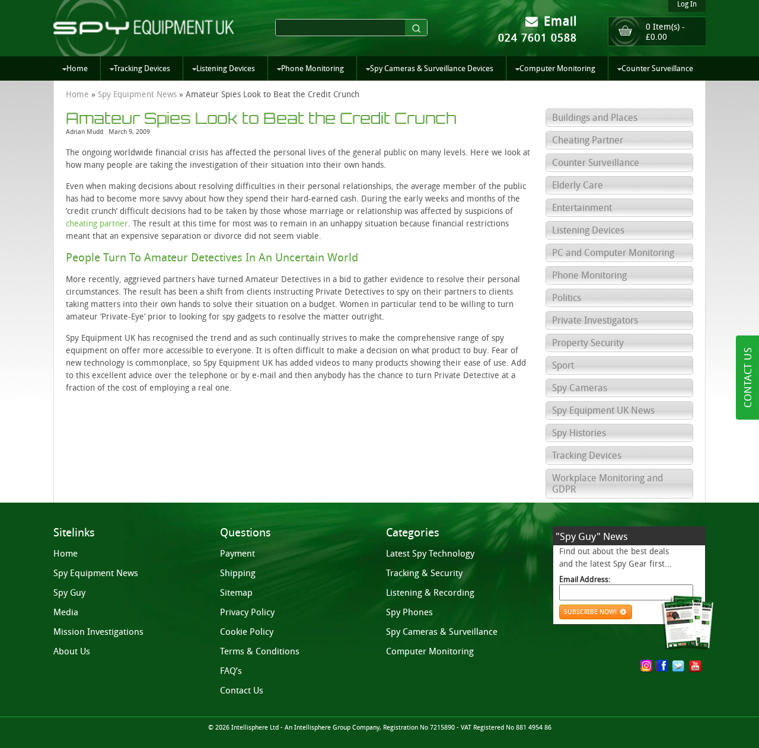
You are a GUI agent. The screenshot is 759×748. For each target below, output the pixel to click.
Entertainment (582, 207)
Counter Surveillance (657, 68)
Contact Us (241, 690)
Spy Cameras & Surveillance (442, 631)
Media (65, 612)
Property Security (588, 343)
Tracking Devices (142, 68)
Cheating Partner (587, 140)
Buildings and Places (594, 117)
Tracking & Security (424, 573)
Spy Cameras (579, 388)
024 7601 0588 (537, 37)
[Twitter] (678, 666)
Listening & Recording (430, 592)
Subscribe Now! (591, 612)
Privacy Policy (247, 612)
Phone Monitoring (312, 68)
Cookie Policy (246, 631)
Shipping (238, 573)
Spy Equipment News (137, 94)
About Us (71, 651)
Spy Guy (69, 592)
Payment (237, 553)
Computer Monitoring (557, 68)
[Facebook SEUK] (664, 667)
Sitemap (236, 592)
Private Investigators (595, 320)
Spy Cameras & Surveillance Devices (431, 68)
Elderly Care (577, 185)
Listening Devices (225, 68)
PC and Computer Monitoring (613, 252)
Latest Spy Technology (430, 553)
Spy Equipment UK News (603, 410)
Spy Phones (409, 612)
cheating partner (97, 224)
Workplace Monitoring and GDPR (607, 483)
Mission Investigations (98, 631)
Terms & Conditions (259, 651)
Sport (563, 365)
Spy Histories (579, 433)
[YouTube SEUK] (695, 666)
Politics (566, 297)
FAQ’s (231, 671)
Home (77, 68)
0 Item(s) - (665, 32)
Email (558, 21)
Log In (687, 4)
